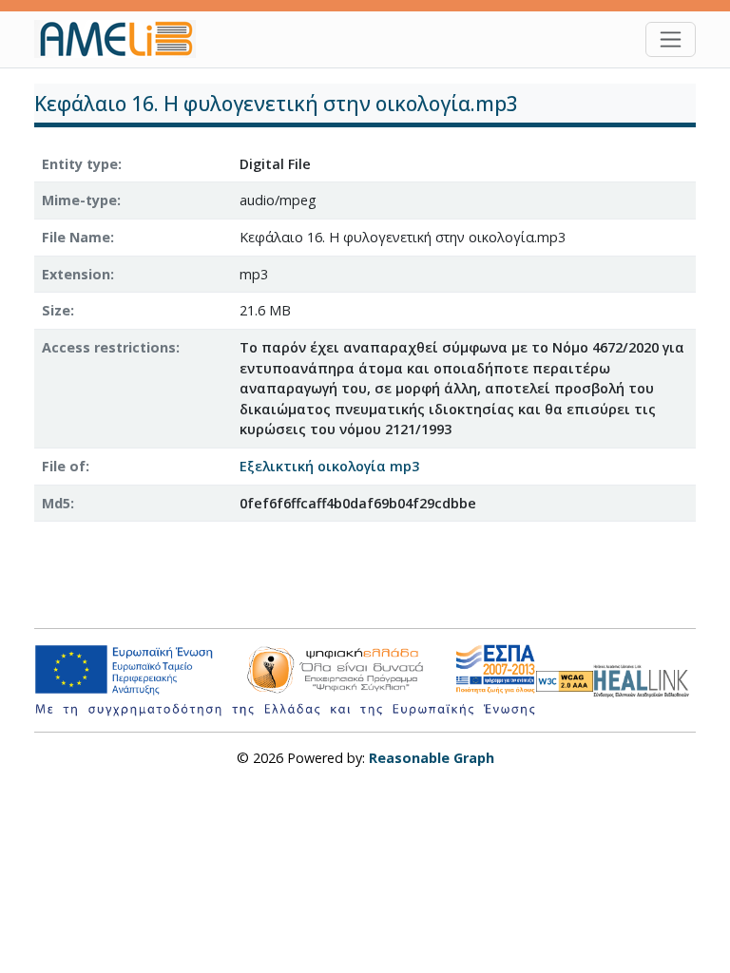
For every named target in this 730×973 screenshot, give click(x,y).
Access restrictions (109, 347)
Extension (76, 274)
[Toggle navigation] (670, 39)
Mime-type (79, 200)
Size (56, 310)
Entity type (80, 164)
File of (64, 466)
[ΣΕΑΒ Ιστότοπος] (644, 679)
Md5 (56, 503)
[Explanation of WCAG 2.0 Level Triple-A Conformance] (564, 681)
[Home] (122, 39)
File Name (76, 237)
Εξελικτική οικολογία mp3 (329, 466)
